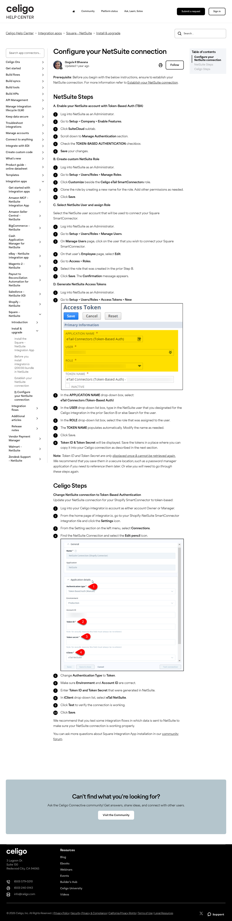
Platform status (109, 11)
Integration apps (50, 33)
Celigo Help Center (20, 33)
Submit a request (191, 12)
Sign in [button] (217, 12)
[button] (25, 62)
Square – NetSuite (79, 33)
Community (88, 11)
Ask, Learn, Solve (133, 11)
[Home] (73, 11)
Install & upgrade (108, 33)
